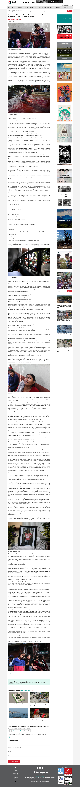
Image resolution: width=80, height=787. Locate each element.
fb (62, 7)
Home (9, 10)
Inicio (9, 7)
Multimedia (20, 7)
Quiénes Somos (57, 7)
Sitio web (9, 751)
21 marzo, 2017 (27, 730)
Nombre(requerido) (11, 743)
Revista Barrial (49, 7)
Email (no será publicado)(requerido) (14, 747)
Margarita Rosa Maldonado (18, 730)
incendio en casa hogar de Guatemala (18, 676)
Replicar (10, 737)
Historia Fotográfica (42, 7)
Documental (15, 773)
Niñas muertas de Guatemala (28, 676)
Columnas (26, 7)
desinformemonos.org (40, 776)
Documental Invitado (33, 7)
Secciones (15, 769)
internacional (19, 10)
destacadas (14, 10)
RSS (15, 780)
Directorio (15, 778)
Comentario (10, 755)
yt (67, 7)
